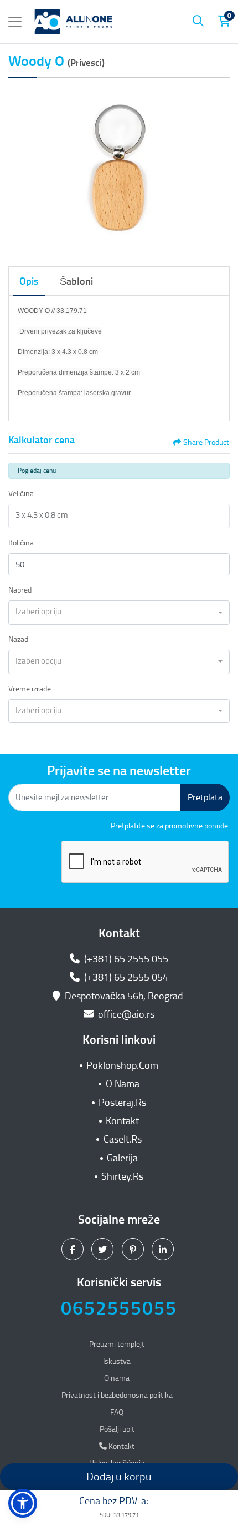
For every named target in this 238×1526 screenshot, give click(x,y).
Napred (20, 590)
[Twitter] (103, 1249)
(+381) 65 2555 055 (125, 959)
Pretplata (205, 797)
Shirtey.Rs (122, 1176)
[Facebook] (73, 1249)
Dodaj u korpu (119, 1476)
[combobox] (119, 612)
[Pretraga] (198, 21)
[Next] (219, 170)
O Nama (122, 1084)
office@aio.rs (125, 1014)
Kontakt (122, 1121)
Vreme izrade (29, 689)
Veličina (21, 493)
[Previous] (19, 170)
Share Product (206, 442)
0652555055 (119, 1308)
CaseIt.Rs (123, 1139)
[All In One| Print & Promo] (73, 21)
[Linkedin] (164, 1249)
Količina (21, 543)
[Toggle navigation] (15, 21)
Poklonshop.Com (122, 1065)
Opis (28, 281)
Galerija (122, 1158)
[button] (22, 1503)
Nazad (18, 639)
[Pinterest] (134, 1249)
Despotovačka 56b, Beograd (124, 996)
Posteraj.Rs (122, 1103)
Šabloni (76, 281)
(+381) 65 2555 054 (125, 977)
